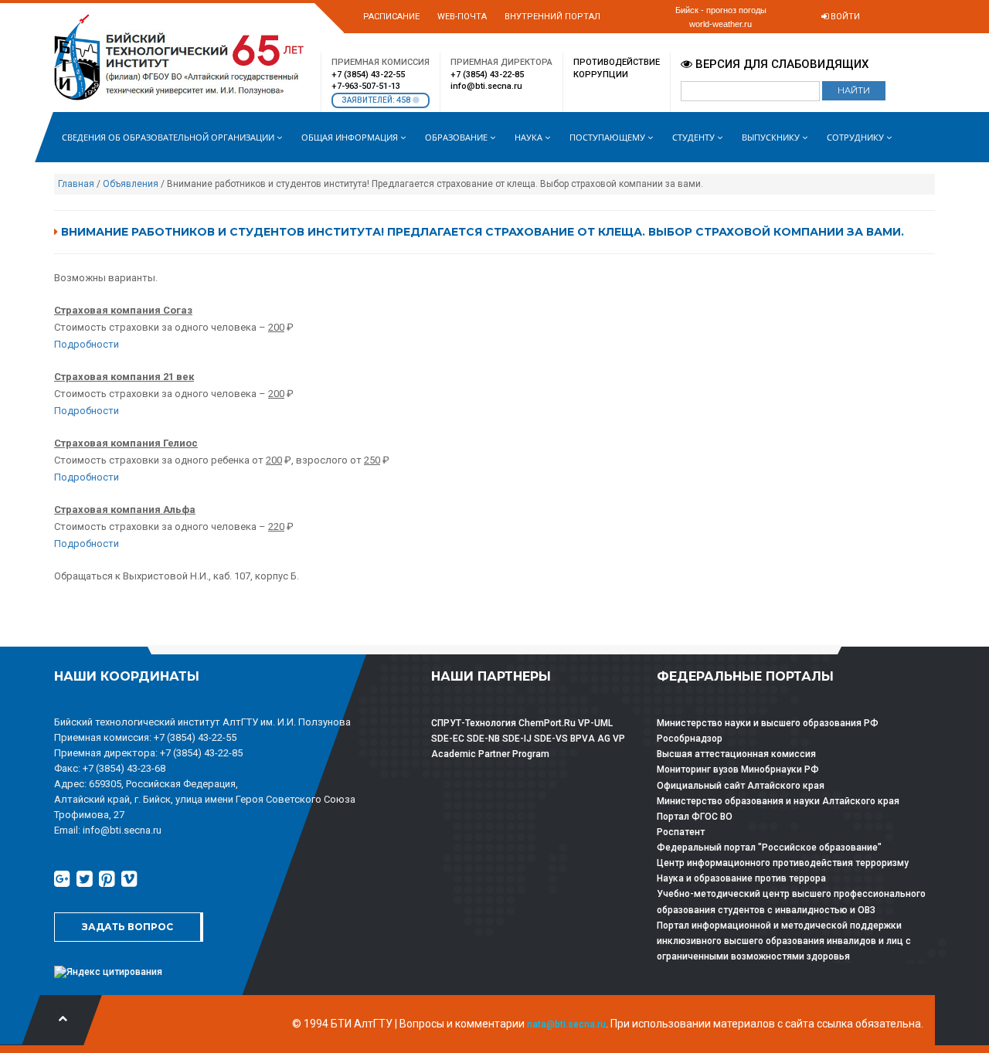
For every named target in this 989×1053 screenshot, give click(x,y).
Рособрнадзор (689, 738)
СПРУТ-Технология (473, 723)
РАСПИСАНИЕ (391, 17)
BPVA (582, 738)
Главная (76, 183)
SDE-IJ (517, 738)
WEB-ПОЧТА (462, 17)
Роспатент (681, 832)
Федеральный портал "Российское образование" (769, 847)
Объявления (130, 183)
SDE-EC (447, 738)
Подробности (86, 344)
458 (404, 100)
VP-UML (595, 723)
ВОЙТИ (844, 17)
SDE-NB (483, 738)
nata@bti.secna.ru (566, 1024)
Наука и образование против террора (741, 878)
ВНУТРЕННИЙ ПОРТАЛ (552, 17)
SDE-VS (551, 738)
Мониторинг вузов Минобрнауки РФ (738, 769)
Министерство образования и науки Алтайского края (778, 801)
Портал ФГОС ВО (694, 816)
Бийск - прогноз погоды (720, 10)
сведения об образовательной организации (169, 137)
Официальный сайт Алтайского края (740, 785)
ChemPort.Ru (547, 723)
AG (603, 738)
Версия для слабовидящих (780, 64)
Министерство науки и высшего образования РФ (768, 723)
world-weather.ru (720, 24)
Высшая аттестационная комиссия (736, 754)
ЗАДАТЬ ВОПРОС (127, 926)
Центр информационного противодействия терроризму (783, 863)
